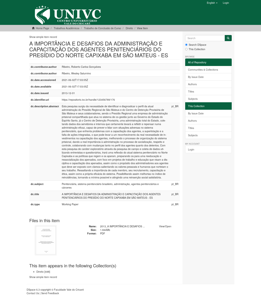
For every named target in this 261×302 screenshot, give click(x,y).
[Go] (228, 38)
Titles (191, 91)
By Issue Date (196, 77)
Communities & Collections (203, 69)
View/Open (165, 226)
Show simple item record (43, 37)
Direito (129, 28)
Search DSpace (197, 44)
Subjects (193, 98)
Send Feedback (50, 293)
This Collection (197, 49)
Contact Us (33, 293)
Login (191, 149)
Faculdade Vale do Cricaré (69, 289)
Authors (192, 84)
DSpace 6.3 (33, 289)
